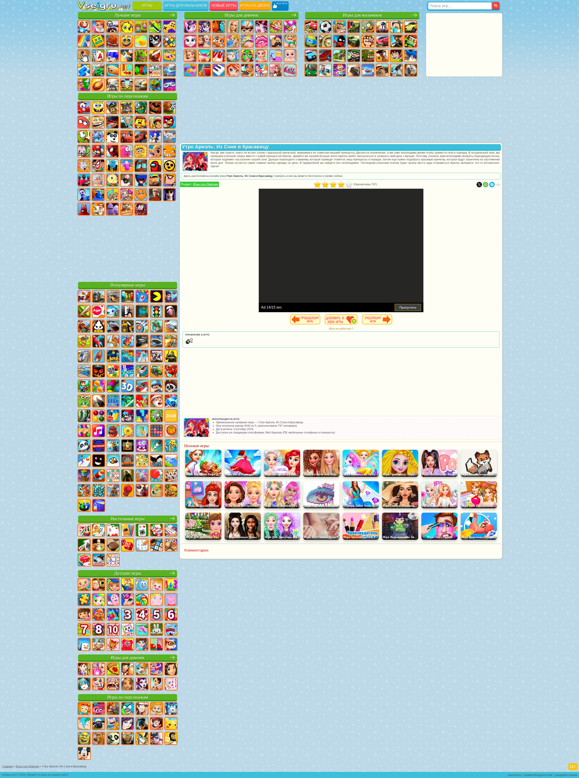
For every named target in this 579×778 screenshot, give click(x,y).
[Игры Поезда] (84, 357)
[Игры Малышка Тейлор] (142, 645)
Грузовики (353, 41)
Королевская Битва (382, 26)
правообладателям (538, 775)
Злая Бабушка (126, 122)
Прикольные (155, 55)
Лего (140, 122)
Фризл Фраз (126, 151)
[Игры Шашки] (113, 545)
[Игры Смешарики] (142, 585)
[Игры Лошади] (84, 327)
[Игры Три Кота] (113, 645)
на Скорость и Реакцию (83, 70)
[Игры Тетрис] (142, 416)
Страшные (155, 41)
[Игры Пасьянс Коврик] (84, 545)
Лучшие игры (127, 15)
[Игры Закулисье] (128, 476)
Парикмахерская (247, 41)
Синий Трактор (112, 165)
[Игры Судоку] (142, 545)
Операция (233, 55)
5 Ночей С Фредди (155, 107)
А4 (98, 180)
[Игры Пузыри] (113, 615)
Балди (112, 180)
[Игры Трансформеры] (142, 739)
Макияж (247, 55)
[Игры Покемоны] (171, 724)
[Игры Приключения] (84, 342)
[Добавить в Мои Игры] (341, 319)
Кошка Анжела (190, 41)
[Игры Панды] (84, 446)
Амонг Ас (155, 165)
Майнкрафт (396, 26)
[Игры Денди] (128, 446)
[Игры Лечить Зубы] (113, 684)
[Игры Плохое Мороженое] (99, 327)
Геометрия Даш (98, 41)
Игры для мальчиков (186, 5)
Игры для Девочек (205, 184)
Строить (155, 84)
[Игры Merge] (84, 506)
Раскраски (290, 26)
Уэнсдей (169, 194)
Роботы (410, 41)
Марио (98, 151)
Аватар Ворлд (126, 194)
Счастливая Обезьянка (169, 151)
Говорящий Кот (126, 107)
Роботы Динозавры (325, 55)
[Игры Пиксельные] (84, 386)
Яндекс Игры (169, 26)
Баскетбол (98, 84)
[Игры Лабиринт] (99, 491)
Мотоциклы (325, 41)
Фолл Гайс (126, 165)
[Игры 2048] (171, 416)
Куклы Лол (290, 70)
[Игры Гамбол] (128, 709)
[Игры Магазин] (99, 669)
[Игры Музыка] (99, 431)
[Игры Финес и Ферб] (84, 724)
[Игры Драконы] (171, 371)
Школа (83, 84)
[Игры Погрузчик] (128, 327)
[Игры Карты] (113, 530)
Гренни (126, 180)
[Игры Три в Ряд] (171, 401)
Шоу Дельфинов (98, 136)
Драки (368, 41)
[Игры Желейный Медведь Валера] (128, 645)
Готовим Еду (247, 70)
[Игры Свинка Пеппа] (171, 600)
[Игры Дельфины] (142, 630)
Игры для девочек (242, 15)
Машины (410, 26)
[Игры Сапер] (156, 545)
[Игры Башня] (84, 476)
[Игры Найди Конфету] (142, 600)
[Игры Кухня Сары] (84, 669)
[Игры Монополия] (99, 560)
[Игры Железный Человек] (128, 739)
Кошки (218, 41)
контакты (514, 775)
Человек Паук (112, 151)
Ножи (126, 55)
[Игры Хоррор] (99, 461)
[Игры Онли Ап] (113, 491)
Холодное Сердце (204, 41)
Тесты (247, 26)
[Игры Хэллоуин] (99, 371)
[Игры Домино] (171, 530)
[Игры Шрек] (84, 739)
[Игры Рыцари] (171, 491)
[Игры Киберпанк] (171, 357)
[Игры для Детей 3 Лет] (128, 615)
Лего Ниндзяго (140, 107)
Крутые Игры (169, 70)
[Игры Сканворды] (113, 476)
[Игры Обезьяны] (99, 645)
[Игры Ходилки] (84, 461)
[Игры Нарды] (128, 545)
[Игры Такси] (171, 342)
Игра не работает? (341, 328)
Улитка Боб (169, 107)
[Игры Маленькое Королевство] (156, 600)
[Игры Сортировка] (99, 506)
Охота (410, 70)
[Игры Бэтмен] (142, 724)
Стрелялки (353, 70)
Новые (83, 26)
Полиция (311, 55)
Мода (275, 55)
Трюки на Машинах (98, 70)
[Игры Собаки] (142, 669)
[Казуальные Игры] (142, 476)
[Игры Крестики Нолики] (113, 560)
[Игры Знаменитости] (171, 684)
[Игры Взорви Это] (113, 312)
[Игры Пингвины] (84, 645)
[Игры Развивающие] (113, 585)
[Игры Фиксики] (84, 709)
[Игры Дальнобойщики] (99, 297)
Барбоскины (169, 136)
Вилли (83, 107)
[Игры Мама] (156, 684)
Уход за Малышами (290, 55)
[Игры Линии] (99, 416)
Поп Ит (83, 41)
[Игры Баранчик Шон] (99, 724)
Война (140, 84)
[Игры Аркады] (156, 297)
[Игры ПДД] (156, 312)
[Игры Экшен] (84, 297)
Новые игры (223, 5)
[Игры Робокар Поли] (171, 709)
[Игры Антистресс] (171, 446)
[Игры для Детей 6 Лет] (171, 615)
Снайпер (396, 41)
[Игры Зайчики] (156, 630)
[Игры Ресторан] (128, 669)
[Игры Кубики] (113, 371)
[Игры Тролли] (99, 709)
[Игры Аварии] (84, 371)
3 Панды (112, 136)
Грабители (353, 55)
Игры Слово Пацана (155, 194)
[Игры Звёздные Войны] (128, 401)
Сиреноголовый (140, 165)
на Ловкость (155, 26)
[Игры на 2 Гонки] (171, 327)
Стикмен (339, 41)
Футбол (325, 26)
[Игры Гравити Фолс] (142, 709)
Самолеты (368, 70)
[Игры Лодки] (99, 357)
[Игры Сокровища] (84, 431)
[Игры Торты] (113, 431)
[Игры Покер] (156, 530)
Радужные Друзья (98, 194)
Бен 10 (396, 55)
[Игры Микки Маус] (84, 754)
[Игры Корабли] (156, 342)
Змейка (112, 70)
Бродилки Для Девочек (275, 26)
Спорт (112, 41)
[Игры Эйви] (128, 684)
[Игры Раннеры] (113, 446)
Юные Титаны (98, 165)
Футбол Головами (126, 84)
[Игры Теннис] (156, 476)
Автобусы (311, 70)
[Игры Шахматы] (99, 545)
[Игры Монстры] (142, 446)
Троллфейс (98, 122)
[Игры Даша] (84, 615)
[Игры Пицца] (113, 669)
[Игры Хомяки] (171, 645)
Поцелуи (261, 41)
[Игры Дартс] (128, 461)
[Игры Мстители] (156, 739)
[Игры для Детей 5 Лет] (156, 615)
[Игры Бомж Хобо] (171, 739)
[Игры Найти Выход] (142, 312)
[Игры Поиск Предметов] (84, 416)
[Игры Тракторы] (156, 371)
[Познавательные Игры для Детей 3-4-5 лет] (128, 585)
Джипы (382, 70)
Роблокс (155, 180)
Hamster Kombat (126, 209)
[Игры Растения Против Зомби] (156, 416)
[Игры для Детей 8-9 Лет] (99, 630)
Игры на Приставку (169, 84)
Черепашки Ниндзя (311, 41)
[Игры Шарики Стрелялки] (142, 297)
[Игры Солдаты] (156, 386)
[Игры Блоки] (113, 416)
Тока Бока (112, 194)
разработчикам (566, 775)
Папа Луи (275, 41)
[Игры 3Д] (128, 386)
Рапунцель (190, 55)
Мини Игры (169, 55)
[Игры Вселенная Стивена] (156, 724)
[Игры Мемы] (156, 491)
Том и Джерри (83, 165)
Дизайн (190, 70)
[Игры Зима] (171, 461)
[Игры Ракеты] (156, 446)
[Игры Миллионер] (99, 446)
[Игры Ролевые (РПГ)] (171, 297)
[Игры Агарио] (99, 312)
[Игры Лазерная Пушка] (84, 401)
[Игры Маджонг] (99, 530)
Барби (233, 26)
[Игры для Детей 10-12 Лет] (113, 630)
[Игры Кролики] (171, 630)
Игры (147, 5)
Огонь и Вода (218, 26)
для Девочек (98, 26)
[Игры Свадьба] (99, 684)
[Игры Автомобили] (113, 297)
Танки (353, 26)
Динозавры (140, 55)
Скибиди (98, 209)
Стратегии (339, 26)
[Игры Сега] (113, 401)
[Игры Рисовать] (128, 630)
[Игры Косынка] (128, 530)
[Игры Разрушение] (128, 431)
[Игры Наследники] (128, 724)
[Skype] (492, 184)
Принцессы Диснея (261, 55)
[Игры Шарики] (99, 386)
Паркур (396, 70)
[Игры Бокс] (128, 491)
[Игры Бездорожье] (142, 342)
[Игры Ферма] (142, 401)
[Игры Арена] (113, 342)
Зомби (368, 26)
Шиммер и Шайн (155, 151)
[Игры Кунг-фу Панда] (113, 739)
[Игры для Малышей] (84, 585)
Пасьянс (98, 55)
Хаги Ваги (140, 180)
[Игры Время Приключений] (113, 724)
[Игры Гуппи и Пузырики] (156, 709)
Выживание (339, 55)
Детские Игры (126, 26)
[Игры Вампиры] (142, 491)
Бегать (339, 70)
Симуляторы (112, 26)
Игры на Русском (112, 55)
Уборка (204, 70)
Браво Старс (169, 165)
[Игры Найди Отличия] (156, 645)
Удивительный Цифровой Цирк (140, 209)
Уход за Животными (261, 70)
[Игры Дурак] (84, 530)
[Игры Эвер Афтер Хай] (142, 684)
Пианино (218, 70)
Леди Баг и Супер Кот (112, 122)
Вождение (112, 84)
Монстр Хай (261, 26)
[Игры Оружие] (99, 401)
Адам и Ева (140, 151)
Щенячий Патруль (112, 107)
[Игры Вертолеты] (128, 342)
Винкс (233, 70)
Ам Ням (83, 136)
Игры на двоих (255, 5)
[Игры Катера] (142, 386)
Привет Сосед (83, 194)
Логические (169, 41)
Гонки (382, 41)
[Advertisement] (127, 248)
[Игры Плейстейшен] (84, 491)
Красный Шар (83, 122)
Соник (155, 136)
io (140, 41)
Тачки (126, 136)
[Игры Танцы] (156, 669)
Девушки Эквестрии (204, 26)
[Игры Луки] (142, 327)
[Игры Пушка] (99, 476)
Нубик (169, 180)
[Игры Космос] (99, 342)
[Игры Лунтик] (113, 600)
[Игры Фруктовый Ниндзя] (84, 312)
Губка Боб (98, 107)
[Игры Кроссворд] (128, 371)
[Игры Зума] (113, 386)
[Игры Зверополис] (113, 709)
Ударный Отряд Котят (83, 151)
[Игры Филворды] (156, 431)
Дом (275, 70)
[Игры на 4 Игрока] (128, 297)
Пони (190, 26)
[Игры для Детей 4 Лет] (142, 615)
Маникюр (218, 55)
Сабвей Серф (155, 122)
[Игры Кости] (84, 560)
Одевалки (233, 41)
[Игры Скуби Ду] (99, 739)
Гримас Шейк (112, 209)
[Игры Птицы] (156, 461)
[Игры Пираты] (171, 386)
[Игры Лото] (171, 545)
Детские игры (127, 573)
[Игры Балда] (171, 476)
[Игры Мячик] (171, 431)
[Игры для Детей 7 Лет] (84, 630)
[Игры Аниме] (84, 684)
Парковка (311, 26)
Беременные (290, 41)
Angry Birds (169, 122)
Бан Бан (83, 209)
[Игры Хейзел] (156, 585)
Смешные (126, 41)
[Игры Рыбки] (99, 615)
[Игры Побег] (128, 312)
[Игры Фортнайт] (156, 357)
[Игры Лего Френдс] (171, 669)
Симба (140, 194)
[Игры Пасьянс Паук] (142, 530)
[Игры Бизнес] (142, 431)
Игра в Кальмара (83, 180)
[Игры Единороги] (128, 600)
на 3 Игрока (140, 70)
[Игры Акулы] (113, 327)
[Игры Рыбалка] (142, 371)
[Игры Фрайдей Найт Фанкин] (128, 416)
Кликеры (83, 55)
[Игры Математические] (171, 585)
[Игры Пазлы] (84, 600)
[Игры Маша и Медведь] (99, 585)
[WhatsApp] (485, 184)
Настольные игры (128, 518)
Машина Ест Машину (368, 55)
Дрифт (410, 55)
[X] (479, 184)
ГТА (382, 55)
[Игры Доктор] (142, 357)
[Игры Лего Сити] (113, 357)
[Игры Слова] (142, 461)
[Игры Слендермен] (171, 312)
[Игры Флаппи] (113, 461)
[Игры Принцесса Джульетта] (99, 600)
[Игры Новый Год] (156, 401)
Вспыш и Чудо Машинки (140, 136)
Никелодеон (155, 70)
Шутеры (325, 70)
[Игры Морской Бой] (128, 357)
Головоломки (126, 70)
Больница (204, 55)
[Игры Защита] (156, 327)
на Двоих (140, 26)
